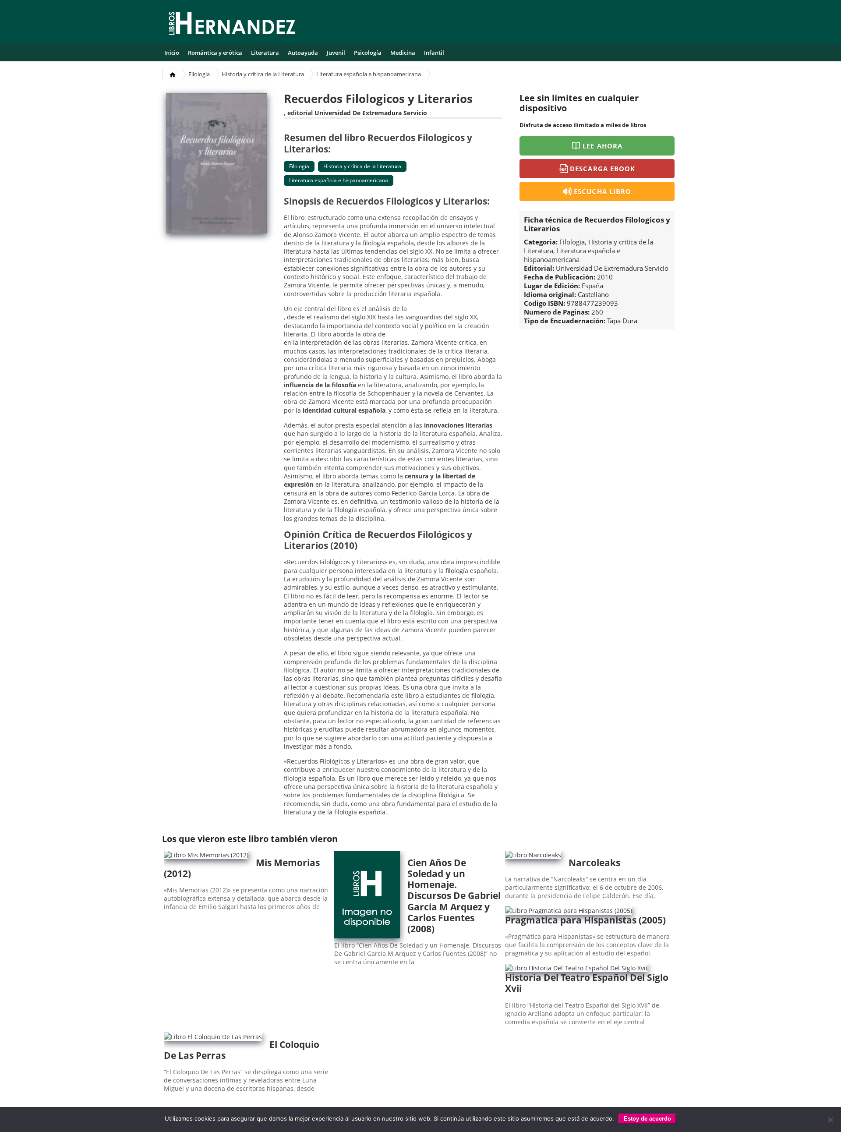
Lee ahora (602, 146)
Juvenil (336, 53)
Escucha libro (602, 191)
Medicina (402, 53)
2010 (605, 276)
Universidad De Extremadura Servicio (370, 113)
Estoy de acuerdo (647, 1118)
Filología (199, 74)
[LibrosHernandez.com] (232, 25)
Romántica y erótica (215, 53)
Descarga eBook (602, 168)
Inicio (171, 53)
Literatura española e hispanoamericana (368, 74)
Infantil (434, 53)
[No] (830, 1119)
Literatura (265, 53)
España (592, 285)
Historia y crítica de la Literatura (263, 74)
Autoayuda (303, 53)
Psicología (368, 53)
